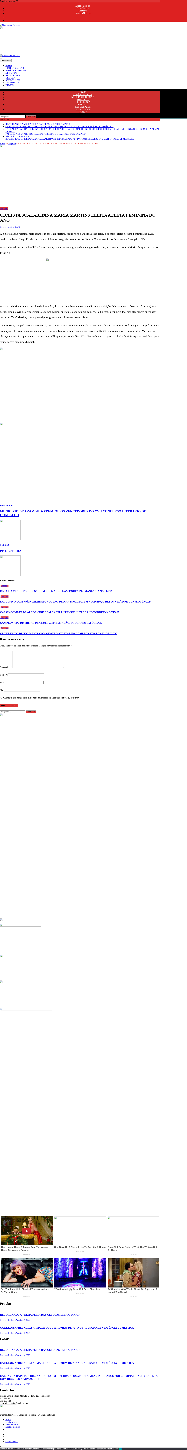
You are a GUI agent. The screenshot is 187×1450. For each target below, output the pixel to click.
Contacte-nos (11, 1422)
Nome (3, 675)
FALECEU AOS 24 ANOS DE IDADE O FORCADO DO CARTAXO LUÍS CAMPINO (45, 134)
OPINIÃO (10, 78)
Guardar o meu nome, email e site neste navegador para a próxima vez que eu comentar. (41, 698)
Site (1, 690)
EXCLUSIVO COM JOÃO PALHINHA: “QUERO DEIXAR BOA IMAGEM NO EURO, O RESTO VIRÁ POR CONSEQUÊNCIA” (76, 601)
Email (3, 682)
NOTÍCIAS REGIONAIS (16, 70)
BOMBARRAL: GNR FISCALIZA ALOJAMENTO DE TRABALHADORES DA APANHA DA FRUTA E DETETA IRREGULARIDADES (69, 139)
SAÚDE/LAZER (13, 80)
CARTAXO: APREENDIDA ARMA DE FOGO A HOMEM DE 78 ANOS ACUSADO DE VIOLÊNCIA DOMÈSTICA (59, 126)
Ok (120, 1449)
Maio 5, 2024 (13, 227)
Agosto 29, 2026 (23, 1320)
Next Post (4, 545)
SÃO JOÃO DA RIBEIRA (17, 136)
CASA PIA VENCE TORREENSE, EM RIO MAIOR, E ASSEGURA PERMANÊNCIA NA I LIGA (56, 591)
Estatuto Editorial (82, 6)
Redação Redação (8, 1320)
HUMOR (9, 85)
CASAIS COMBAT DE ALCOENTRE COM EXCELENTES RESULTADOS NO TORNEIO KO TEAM (59, 612)
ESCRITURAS (12, 83)
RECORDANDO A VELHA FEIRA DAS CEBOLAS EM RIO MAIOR (37, 124)
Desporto (12, 143)
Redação (4, 227)
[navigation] (93, 75)
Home (2, 143)
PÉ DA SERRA (10, 551)
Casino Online (11, 1441)
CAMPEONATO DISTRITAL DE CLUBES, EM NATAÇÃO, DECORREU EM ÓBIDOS (51, 622)
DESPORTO (11, 73)
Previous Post (6, 505)
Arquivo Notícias (82, 13)
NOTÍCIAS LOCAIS (15, 68)
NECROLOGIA (12, 75)
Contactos (83, 11)
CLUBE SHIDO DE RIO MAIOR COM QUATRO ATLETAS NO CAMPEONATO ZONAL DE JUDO (58, 633)
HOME (8, 65)
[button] (1, 1446)
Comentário (6, 667)
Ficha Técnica (83, 8)
